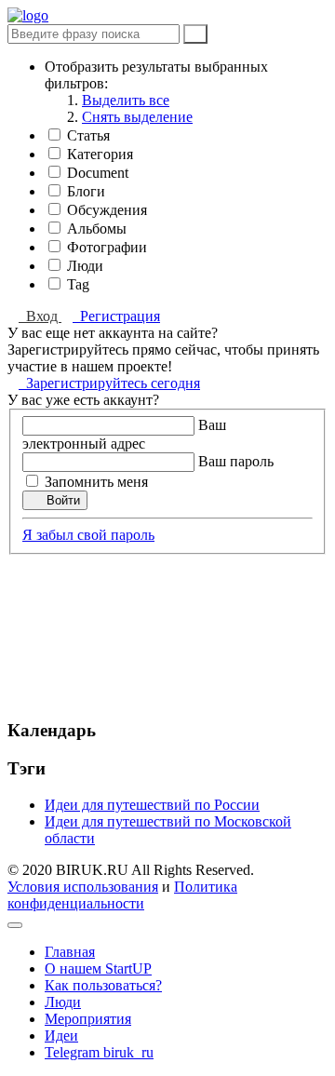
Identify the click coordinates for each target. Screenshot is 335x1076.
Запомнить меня (96, 482)
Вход (40, 316)
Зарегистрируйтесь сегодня (109, 383)
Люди (85, 266)
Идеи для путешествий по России (152, 805)
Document (97, 173)
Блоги (86, 191)
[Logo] (27, 15)
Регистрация (116, 316)
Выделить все (125, 100)
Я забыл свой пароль (88, 535)
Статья (88, 135)
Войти (59, 500)
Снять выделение (137, 117)
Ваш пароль (236, 461)
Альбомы (97, 228)
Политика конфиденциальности (122, 895)
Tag (78, 284)
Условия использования (82, 886)
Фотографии (107, 247)
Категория (100, 154)
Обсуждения (107, 210)
